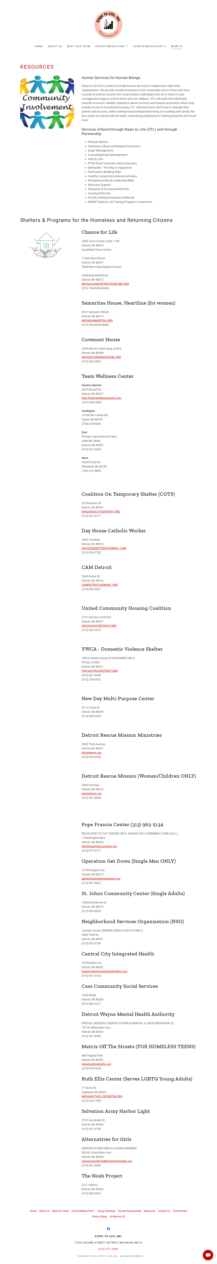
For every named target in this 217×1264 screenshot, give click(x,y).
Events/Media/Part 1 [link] (111, 46)
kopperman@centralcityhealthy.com (104, 971)
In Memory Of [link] (117, 1216)
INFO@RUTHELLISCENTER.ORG (102, 1096)
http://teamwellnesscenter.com (101, 398)
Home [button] (33, 1210)
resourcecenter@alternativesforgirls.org (107, 1161)
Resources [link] (149, 1210)
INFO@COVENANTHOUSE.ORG (101, 357)
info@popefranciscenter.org (99, 846)
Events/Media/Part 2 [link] (149, 46)
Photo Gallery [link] (99, 1216)
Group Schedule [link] (106, 1210)
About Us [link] (55, 46)
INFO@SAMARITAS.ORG (97, 320)
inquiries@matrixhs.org (96, 1064)
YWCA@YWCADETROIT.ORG (100, 671)
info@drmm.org (92, 752)
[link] (108, 24)
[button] (176, 46)
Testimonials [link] (180, 1210)
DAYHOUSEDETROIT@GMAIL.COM (104, 548)
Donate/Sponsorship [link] (129, 1210)
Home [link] (39, 46)
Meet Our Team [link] (78, 46)
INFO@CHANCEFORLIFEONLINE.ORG (105, 284)
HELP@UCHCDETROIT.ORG (99, 625)
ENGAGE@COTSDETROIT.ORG (101, 511)
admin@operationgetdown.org (101, 878)
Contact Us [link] (164, 1210)
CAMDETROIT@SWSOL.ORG (100, 585)
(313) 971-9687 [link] (108, 1249)
